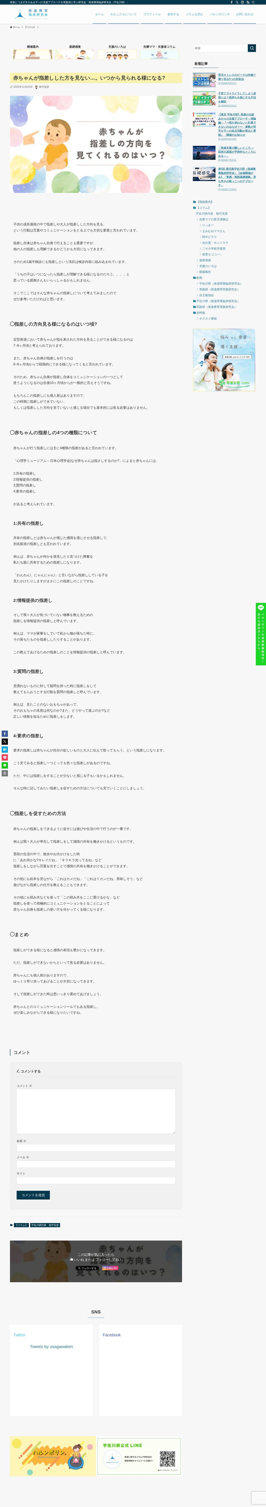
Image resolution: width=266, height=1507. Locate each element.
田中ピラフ (209, 237)
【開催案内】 (205, 202)
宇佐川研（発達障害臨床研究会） (221, 283)
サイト (21, 1173)
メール (23, 1157)
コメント (24, 1085)
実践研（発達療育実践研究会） (219, 289)
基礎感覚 (205, 260)
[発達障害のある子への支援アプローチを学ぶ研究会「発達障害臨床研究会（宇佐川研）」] (31, 14)
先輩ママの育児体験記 (213, 219)
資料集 (200, 312)
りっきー (208, 225)
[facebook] (231, 2)
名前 (21, 1141)
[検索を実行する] (252, 48)
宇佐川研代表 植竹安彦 (45, 1225)
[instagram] (242, 2)
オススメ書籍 (208, 318)
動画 (199, 277)
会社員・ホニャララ (215, 242)
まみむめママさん (213, 231)
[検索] (253, 2)
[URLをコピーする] (5, 773)
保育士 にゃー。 (212, 254)
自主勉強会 (206, 295)
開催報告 (205, 272)
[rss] (248, 2)
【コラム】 (21, 1225)
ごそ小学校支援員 (213, 248)
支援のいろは (208, 266)
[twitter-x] (237, 2)
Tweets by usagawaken (51, 1346)
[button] (5, 734)
